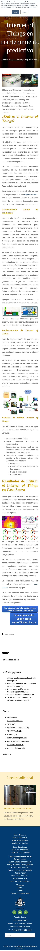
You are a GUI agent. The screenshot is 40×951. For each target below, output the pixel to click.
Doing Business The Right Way (20, 865)
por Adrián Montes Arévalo (11, 60)
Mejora (11, 634)
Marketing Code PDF (20, 876)
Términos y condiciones (20, 852)
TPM (6, 634)
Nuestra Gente (15, 721)
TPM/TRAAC (14, 731)
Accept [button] (15, 12)
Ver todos (7, 754)
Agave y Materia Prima (18, 741)
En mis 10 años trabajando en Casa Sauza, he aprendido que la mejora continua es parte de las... (18, 813)
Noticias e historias (20, 843)
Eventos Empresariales (20, 893)
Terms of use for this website (20, 870)
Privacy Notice (20, 859)
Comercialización (15, 745)
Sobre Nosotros (20, 835)
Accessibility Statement (20, 867)
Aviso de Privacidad (20, 850)
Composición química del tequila (20, 695)
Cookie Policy (20, 873)
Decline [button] (24, 12)
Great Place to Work (20, 840)
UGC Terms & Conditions (20, 881)
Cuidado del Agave (16, 748)
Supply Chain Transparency (20, 862)
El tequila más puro (17, 738)
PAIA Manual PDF (20, 878)
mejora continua (30, 194)
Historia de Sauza (20, 838)
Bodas (20, 891)
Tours (20, 888)
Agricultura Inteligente (18, 728)
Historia (12, 734)
